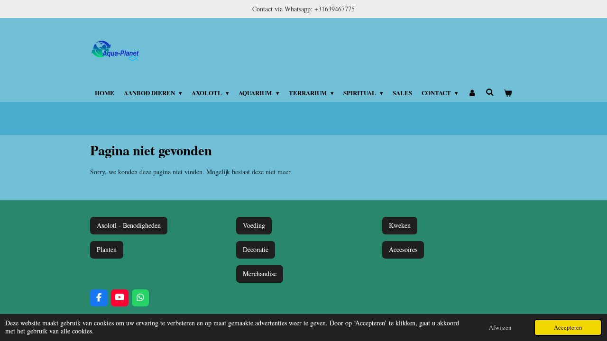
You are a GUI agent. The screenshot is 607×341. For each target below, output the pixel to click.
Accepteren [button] (568, 327)
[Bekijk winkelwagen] (508, 93)
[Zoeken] (490, 92)
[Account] (472, 93)
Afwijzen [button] (500, 327)
